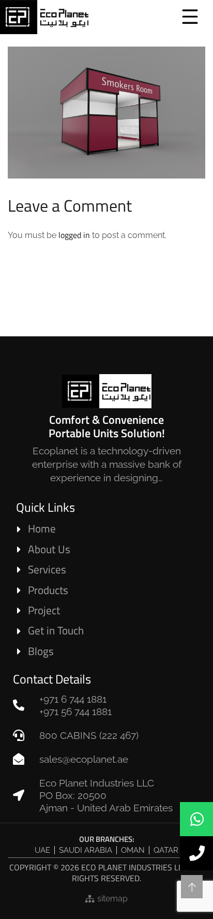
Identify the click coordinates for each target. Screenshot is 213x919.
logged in (74, 235)
